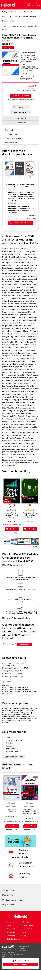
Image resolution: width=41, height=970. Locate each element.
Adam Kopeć (12, 521)
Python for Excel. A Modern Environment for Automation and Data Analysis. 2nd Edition (21, 208)
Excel (28, 687)
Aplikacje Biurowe (17, 687)
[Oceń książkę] (28, 67)
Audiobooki (6, 16)
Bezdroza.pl (11, 929)
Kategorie (6, 12)
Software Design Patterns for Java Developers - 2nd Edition (29, 813)
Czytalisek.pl (11, 936)
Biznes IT (5, 687)
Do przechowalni (20, 123)
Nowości (24, 16)
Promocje (16, 16)
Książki (14, 12)
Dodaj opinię (24, 644)
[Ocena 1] (21, 67)
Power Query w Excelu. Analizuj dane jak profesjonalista (12, 516)
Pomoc (30, 618)
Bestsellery (33, 16)
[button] (37, 490)
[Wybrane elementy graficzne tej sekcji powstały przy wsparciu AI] (37, 546)
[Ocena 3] (27, 67)
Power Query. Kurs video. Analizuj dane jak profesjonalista (30, 516)
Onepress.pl (11, 922)
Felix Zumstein (12, 213)
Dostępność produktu (13, 138)
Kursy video (29, 12)
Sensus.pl (26, 922)
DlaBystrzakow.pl (28, 925)
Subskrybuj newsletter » (25, 875)
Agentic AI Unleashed (12, 811)
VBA (27, 689)
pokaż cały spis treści (14, 757)
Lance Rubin (12, 203)
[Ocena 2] (24, 67)
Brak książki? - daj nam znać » (26, 865)
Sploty (25, 936)
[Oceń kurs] (9, 644)
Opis (9, 130)
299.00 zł (31, 529)
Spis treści (11, 142)
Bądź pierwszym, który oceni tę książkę (29, 70)
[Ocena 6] (34, 67)
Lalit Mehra (29, 818)
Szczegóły (11, 134)
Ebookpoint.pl (27, 929)
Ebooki (20, 12)
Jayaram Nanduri (10, 816)
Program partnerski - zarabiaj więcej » (21, 853)
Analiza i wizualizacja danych (19, 691)
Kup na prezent (21, 107)
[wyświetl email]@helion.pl (15, 954)
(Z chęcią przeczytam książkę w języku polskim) (28, 60)
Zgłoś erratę (6, 682)
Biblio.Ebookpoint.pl (13, 939)
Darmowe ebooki (8, 21)
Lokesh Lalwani (31, 53)
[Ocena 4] (29, 67)
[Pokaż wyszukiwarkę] (29, 4)
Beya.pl (25, 932)
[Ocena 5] (32, 67)
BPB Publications (27, 57)
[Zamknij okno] (36, 960)
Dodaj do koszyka (20, 95)
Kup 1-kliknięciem (20, 112)
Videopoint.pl (11, 932)
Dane (4, 691)
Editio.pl (9, 925)
